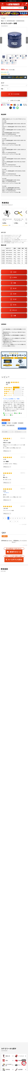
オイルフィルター (15, 241)
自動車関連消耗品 (7, 241)
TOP (2, 235)
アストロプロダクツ (4, 25)
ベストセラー (6, 238)
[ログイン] (22, 4)
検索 (25, 7)
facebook (14, 108)
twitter (10, 108)
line (17, 108)
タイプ (2, 83)
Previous (1, 40)
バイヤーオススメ (7, 236)
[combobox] (14, 85)
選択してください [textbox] (5, 85)
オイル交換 (3, 18)
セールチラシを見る (14, 558)
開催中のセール (14, 550)
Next (27, 40)
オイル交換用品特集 (16, 239)
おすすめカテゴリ (7, 239)
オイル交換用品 (7, 242)
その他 (12, 242)
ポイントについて (8, 72)
